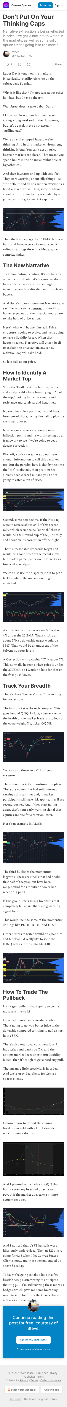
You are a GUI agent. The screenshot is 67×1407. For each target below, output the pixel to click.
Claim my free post (33, 1340)
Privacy (24, 1380)
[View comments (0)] (19, 64)
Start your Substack (23, 1389)
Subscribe (45, 5)
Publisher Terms (33, 1376)
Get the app (51, 1389)
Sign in (59, 5)
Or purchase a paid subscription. (33, 1349)
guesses (36, 308)
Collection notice (50, 1380)
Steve (15, 52)
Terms (34, 1380)
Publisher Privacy (46, 1373)
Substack (15, 1399)
